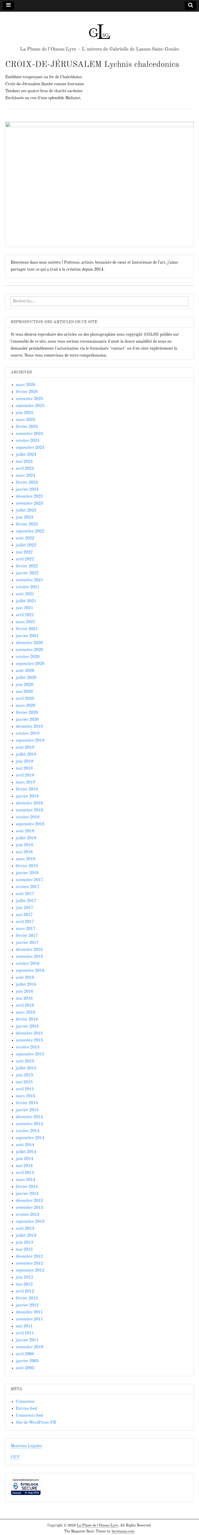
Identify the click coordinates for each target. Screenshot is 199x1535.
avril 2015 (25, 1089)
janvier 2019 (27, 796)
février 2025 (27, 427)
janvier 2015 (27, 1110)
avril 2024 (25, 469)
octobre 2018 (27, 817)
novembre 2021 (29, 580)
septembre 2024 (30, 448)
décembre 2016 (29, 950)
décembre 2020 (29, 643)
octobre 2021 (27, 587)
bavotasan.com (123, 1531)
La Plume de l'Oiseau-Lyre (97, 1525)
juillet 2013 (26, 1236)
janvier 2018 (27, 873)
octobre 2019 (27, 734)
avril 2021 (25, 615)
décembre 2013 (29, 1201)
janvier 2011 (27, 1340)
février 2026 (27, 392)
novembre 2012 (29, 1264)
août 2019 (25, 748)
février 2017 (27, 936)
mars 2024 (25, 476)
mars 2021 (25, 622)
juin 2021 (24, 608)
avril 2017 (25, 922)
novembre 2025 (29, 399)
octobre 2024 (27, 441)
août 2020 (25, 671)
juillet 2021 (26, 601)
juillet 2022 (26, 545)
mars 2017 (25, 929)
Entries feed (26, 1409)
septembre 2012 (30, 1270)
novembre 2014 (29, 1124)
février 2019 (27, 789)
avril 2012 (25, 1291)
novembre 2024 (29, 434)
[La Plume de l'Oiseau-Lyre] (99, 29)
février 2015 (27, 1103)
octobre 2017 (27, 887)
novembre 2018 (29, 810)
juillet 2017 (26, 901)
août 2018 (25, 831)
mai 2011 (24, 1326)
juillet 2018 (26, 838)
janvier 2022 (27, 573)
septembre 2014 (30, 1138)
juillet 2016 (26, 985)
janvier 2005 (27, 1361)
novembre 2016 (29, 957)
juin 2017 (24, 908)
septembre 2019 (30, 741)
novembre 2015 (29, 1040)
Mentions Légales (26, 1446)
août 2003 (25, 1368)
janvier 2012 (27, 1305)
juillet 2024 (26, 455)
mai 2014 (24, 1166)
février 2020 (27, 713)
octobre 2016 (27, 964)
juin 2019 (24, 761)
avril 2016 (25, 1006)
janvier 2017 (27, 943)
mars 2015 (25, 1096)
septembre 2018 (30, 824)
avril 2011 (25, 1333)
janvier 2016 (27, 1026)
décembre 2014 (29, 1117)
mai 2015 (24, 1082)
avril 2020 (25, 699)
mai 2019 (24, 768)
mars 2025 (25, 420)
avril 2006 (25, 1354)
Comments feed (29, 1416)
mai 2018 (24, 852)
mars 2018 (25, 859)
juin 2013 (24, 1243)
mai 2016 (24, 999)
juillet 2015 (26, 1068)
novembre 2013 (29, 1208)
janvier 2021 (27, 636)
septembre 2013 (30, 1222)
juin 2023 (24, 517)
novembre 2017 (29, 880)
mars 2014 (25, 1180)
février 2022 (27, 566)
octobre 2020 (27, 657)
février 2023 (27, 524)
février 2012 (27, 1298)
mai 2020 (24, 692)
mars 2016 (25, 1013)
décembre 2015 (29, 1033)
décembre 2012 (29, 1257)
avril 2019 (25, 775)
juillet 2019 (26, 755)
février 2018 (27, 866)
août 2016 (25, 978)
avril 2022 (25, 559)
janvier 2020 (27, 720)
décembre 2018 (29, 803)
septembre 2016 (30, 971)
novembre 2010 (29, 1347)
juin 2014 (24, 1159)
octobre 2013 (27, 1215)
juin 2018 (24, 845)
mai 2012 (24, 1284)
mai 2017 (24, 915)
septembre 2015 (30, 1054)
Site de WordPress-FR (36, 1423)
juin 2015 (24, 1075)
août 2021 (25, 594)
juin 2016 (24, 992)
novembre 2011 (29, 1319)
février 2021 (27, 629)
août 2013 (25, 1229)
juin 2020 (24, 685)
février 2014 (27, 1187)
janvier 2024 (27, 490)
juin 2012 (24, 1277)
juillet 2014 (26, 1152)
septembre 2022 (30, 531)
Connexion (25, 1402)
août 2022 (25, 538)
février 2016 (27, 1019)
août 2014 (25, 1145)
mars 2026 (25, 385)
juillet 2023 (26, 510)
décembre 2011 (29, 1312)
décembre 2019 (29, 727)
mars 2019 (25, 782)
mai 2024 (24, 462)
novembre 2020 (29, 650)
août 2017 (25, 894)
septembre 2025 (30, 406)
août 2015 (25, 1061)
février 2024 (27, 483)
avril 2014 (25, 1173)
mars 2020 (25, 706)
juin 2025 (24, 413)
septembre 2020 (30, 664)
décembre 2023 (29, 497)
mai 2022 (24, 552)
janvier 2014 (27, 1194)
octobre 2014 (27, 1131)
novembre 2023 (29, 504)
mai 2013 (24, 1250)
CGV (15, 1457)
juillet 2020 (26, 678)
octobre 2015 (27, 1047)
